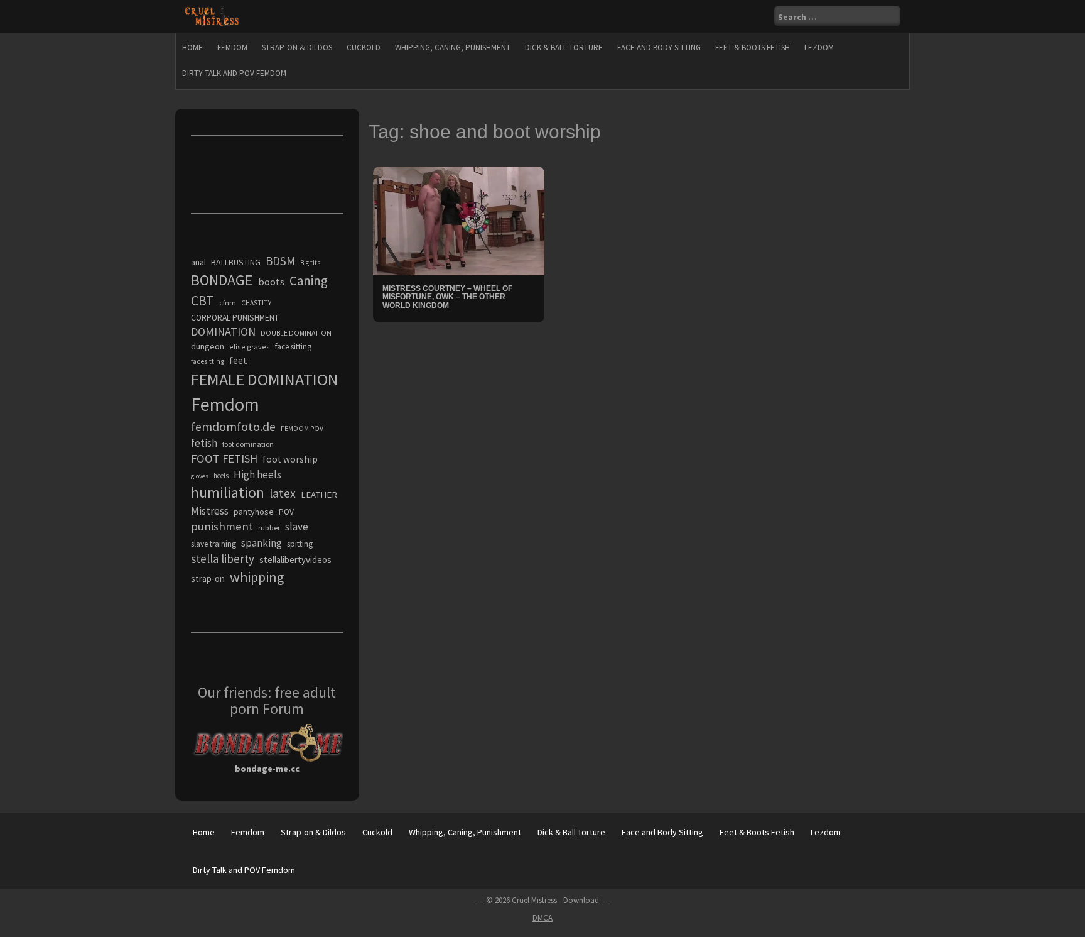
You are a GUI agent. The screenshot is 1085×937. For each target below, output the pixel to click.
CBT (202, 300)
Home (192, 47)
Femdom (232, 47)
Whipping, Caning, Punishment (452, 47)
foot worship (290, 459)
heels (221, 475)
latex (282, 493)
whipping (257, 577)
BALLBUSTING (236, 262)
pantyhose (254, 511)
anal (198, 262)
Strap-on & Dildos (297, 47)
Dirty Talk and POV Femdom (234, 73)
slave (296, 527)
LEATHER (319, 494)
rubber (269, 527)
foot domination (248, 444)
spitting (300, 544)
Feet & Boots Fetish (752, 47)
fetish (204, 443)
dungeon (207, 346)
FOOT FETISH (224, 458)
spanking (261, 543)
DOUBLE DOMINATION (296, 333)
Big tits (310, 262)
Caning (308, 280)
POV (286, 512)
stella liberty (222, 558)
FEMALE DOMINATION (264, 379)
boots (271, 281)
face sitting (293, 346)
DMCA (542, 917)
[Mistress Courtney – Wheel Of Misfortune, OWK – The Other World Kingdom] (458, 220)
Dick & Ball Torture (564, 47)
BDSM (280, 260)
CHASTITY (256, 303)
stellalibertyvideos (295, 560)
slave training (213, 544)
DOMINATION (223, 331)
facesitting (207, 361)
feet (238, 360)
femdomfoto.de (233, 426)
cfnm (227, 302)
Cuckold (364, 47)
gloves (199, 476)
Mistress (210, 511)
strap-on (208, 578)
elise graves (249, 346)
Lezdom (819, 47)
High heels (257, 474)
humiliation (227, 492)
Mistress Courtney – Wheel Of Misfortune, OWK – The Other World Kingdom (447, 296)
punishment (222, 526)
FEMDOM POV (302, 428)
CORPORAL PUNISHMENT (235, 317)
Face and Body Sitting (659, 47)
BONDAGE (222, 280)
